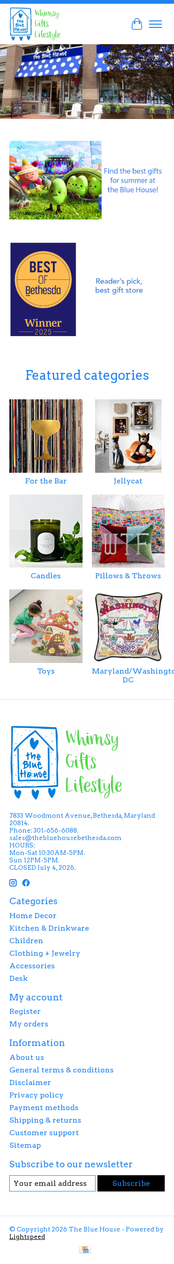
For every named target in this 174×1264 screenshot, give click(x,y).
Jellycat (128, 480)
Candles (46, 575)
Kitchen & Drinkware (49, 928)
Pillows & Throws (128, 575)
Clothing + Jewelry (44, 953)
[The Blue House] (35, 24)
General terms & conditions (61, 1069)
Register (25, 1011)
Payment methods (43, 1107)
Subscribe (131, 1183)
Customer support (44, 1132)
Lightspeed (27, 1236)
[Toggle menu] (155, 24)
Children (26, 940)
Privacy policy (36, 1095)
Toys (46, 671)
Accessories (32, 965)
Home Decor (33, 915)
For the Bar (46, 480)
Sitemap (25, 1145)
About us (26, 1057)
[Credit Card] (85, 1250)
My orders (28, 1023)
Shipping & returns (45, 1120)
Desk (18, 978)
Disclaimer (30, 1082)
